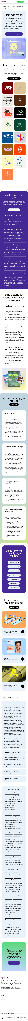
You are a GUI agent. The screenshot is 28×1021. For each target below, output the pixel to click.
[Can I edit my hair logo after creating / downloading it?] (14, 758)
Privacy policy (11, 1013)
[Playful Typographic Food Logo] (7, 88)
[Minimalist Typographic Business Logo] (20, 100)
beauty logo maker (9, 532)
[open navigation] (26, 2)
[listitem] (14, 425)
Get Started (20, 1)
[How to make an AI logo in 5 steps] (14, 623)
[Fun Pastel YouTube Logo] (7, 112)
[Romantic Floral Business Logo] (20, 137)
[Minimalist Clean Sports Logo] (7, 100)
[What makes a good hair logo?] (14, 752)
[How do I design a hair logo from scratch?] (14, 765)
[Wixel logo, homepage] (3, 1)
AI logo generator (11, 466)
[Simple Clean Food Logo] (7, 174)
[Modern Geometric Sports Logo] (7, 125)
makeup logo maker (8, 733)
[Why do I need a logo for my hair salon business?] (14, 704)
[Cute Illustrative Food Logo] (20, 162)
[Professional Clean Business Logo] (20, 88)
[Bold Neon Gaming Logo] (20, 112)
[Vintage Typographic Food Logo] (7, 137)
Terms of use (4, 1013)
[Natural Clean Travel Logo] (7, 149)
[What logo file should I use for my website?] (14, 779)
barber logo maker (18, 731)
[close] (26, 1016)
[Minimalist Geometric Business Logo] (20, 125)
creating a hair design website (13, 433)
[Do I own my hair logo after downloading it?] (14, 772)
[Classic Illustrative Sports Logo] (20, 149)
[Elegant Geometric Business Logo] (7, 162)
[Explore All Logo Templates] (8, 183)
